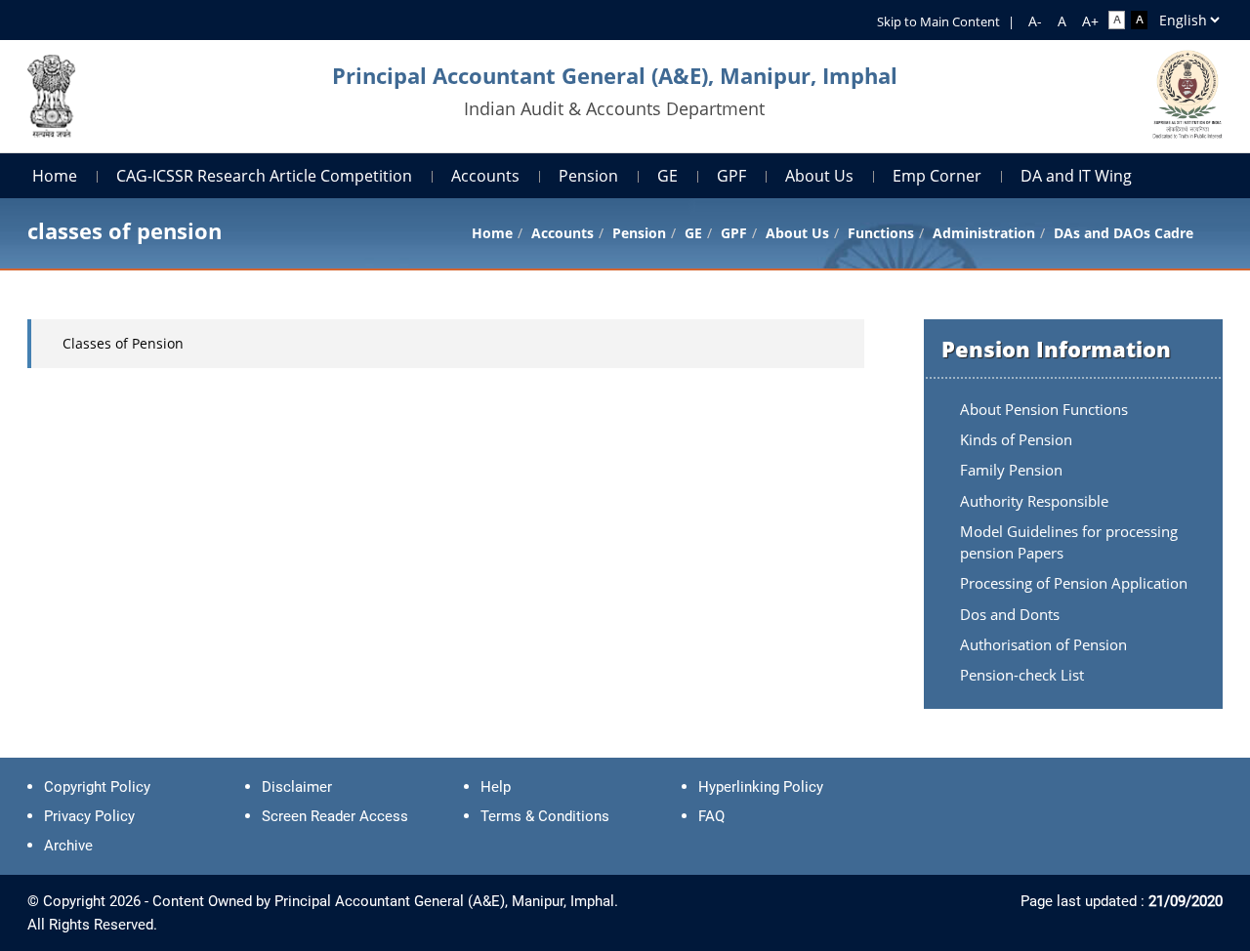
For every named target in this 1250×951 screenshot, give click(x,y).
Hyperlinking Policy (760, 787)
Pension (588, 175)
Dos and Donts (1010, 614)
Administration (984, 233)
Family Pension (1011, 469)
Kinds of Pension (1016, 439)
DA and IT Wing (1076, 175)
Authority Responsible (1034, 501)
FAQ (711, 816)
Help (495, 787)
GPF (731, 175)
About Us (819, 175)
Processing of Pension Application (1074, 583)
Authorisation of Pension (1043, 644)
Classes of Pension (123, 343)
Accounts (485, 175)
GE (667, 175)
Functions (881, 233)
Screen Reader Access (335, 816)
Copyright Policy (97, 787)
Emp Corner (937, 175)
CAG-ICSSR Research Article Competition (264, 175)
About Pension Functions (1044, 409)
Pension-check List (1022, 674)
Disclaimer (297, 787)
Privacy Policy (89, 816)
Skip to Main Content (938, 21)
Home (54, 175)
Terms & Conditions (544, 816)
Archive (68, 845)
